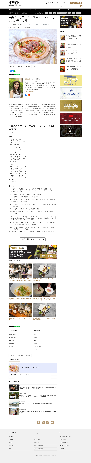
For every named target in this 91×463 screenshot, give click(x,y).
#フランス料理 (12, 334)
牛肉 (35, 66)
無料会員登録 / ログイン (65, 436)
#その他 (11, 346)
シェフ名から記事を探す (37, 13)
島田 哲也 (20, 66)
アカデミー (46, 10)
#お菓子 (36, 349)
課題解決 (11, 10)
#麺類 (35, 343)
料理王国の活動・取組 (14, 13)
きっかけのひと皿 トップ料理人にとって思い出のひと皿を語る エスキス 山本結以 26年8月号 (73, 37)
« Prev (11, 377)
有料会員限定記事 (38, 445)
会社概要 (62, 448)
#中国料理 (11, 343)
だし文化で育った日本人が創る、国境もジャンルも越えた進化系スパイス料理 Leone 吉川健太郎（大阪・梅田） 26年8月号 (73, 69)
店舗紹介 (18, 10)
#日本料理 (11, 340)
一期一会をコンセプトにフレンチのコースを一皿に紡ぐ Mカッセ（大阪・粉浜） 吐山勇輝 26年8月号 (73, 60)
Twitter (36, 367)
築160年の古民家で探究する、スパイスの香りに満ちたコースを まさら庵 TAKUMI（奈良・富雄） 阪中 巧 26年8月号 (74, 45)
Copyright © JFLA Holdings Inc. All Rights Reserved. (45, 455)
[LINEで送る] (17, 74)
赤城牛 (28, 27)
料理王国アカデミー (23, 27)
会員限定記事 (25, 13)
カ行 (50, 13)
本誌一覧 (69, 10)
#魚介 (35, 340)
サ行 (54, 13)
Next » (53, 377)
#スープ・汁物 (37, 346)
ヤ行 (74, 13)
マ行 (70, 13)
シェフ (24, 10)
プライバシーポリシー (65, 445)
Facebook (25, 367)
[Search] (81, 6)
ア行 (47, 13)
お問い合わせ (63, 439)
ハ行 (66, 13)
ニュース (54, 10)
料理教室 (28, 66)
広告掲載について (64, 442)
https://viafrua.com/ (29, 91)
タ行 (58, 13)
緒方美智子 (27, 79)
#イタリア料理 (12, 337)
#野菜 (35, 337)
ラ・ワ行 (78, 13)
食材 (39, 10)
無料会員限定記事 (38, 448)
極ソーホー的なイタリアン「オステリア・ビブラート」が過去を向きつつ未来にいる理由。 (73, 52)
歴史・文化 (61, 10)
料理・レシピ (32, 10)
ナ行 (62, 13)
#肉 (35, 334)
